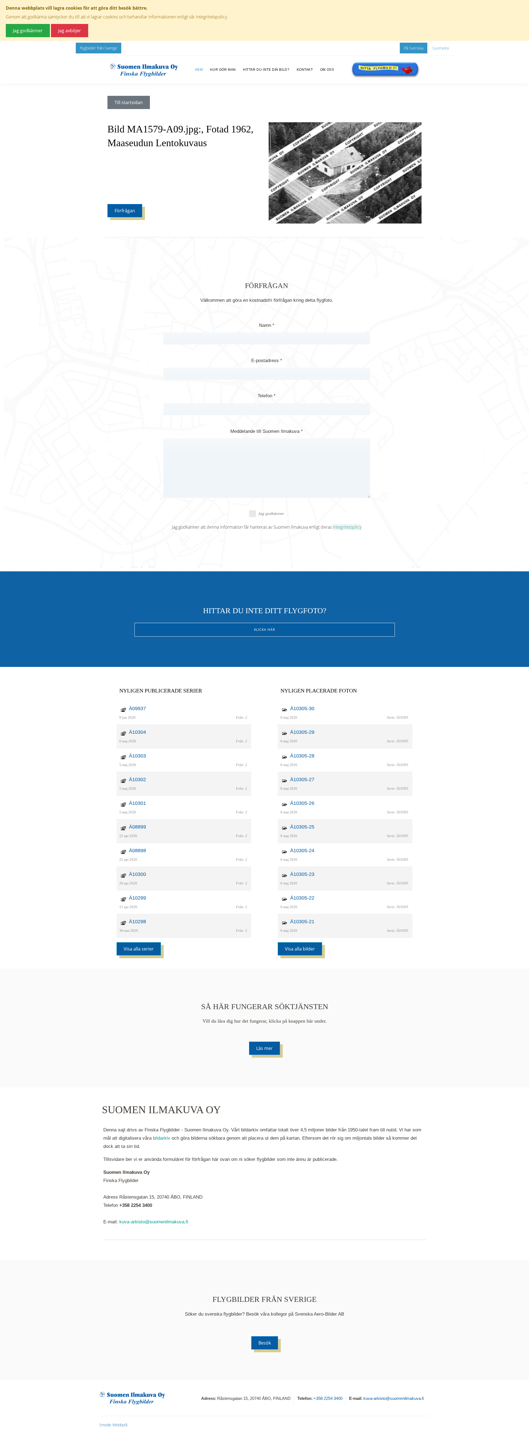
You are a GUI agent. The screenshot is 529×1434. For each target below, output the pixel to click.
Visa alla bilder (300, 949)
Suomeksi (440, 48)
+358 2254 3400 (328, 1398)
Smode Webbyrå (113, 1424)
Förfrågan (125, 211)
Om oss (327, 70)
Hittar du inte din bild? (266, 70)
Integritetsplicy (347, 527)
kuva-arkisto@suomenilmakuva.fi (153, 1221)
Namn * (266, 325)
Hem (199, 70)
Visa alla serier (139, 949)
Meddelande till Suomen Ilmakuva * (266, 431)
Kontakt (305, 70)
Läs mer (264, 1048)
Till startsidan (129, 102)
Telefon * (267, 395)
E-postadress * (266, 360)
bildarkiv (161, 1138)
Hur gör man (223, 70)
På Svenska (413, 48)
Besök (264, 1343)
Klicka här (264, 629)
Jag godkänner (271, 513)
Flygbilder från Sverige (98, 48)
